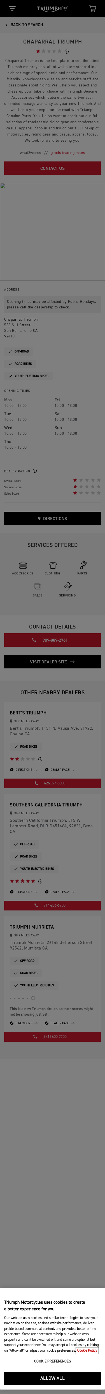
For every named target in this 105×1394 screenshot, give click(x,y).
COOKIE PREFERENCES (52, 1361)
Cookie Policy (87, 1350)
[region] (52, 1339)
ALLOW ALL (52, 1378)
